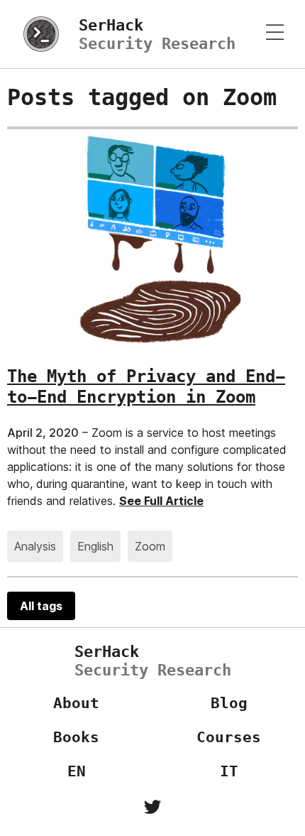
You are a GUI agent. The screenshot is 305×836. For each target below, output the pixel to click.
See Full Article (161, 501)
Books (76, 737)
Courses (228, 737)
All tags (41, 606)
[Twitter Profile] (152, 808)
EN (76, 771)
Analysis (35, 546)
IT (229, 771)
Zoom (150, 546)
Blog (229, 703)
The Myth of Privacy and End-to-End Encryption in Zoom (146, 387)
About (76, 703)
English (95, 546)
